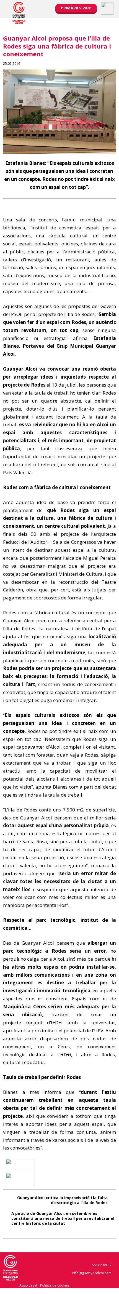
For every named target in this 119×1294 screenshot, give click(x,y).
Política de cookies (54, 1285)
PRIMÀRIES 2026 (76, 7)
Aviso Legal (28, 1285)
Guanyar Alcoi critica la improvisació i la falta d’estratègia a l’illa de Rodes (62, 1200)
